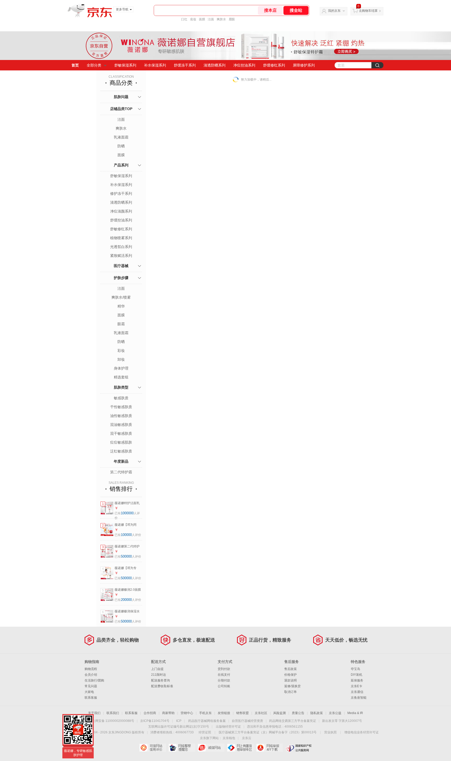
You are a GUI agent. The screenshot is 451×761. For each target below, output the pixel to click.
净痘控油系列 (244, 65)
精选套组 (121, 377)
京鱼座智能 (358, 697)
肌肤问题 (121, 97)
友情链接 (224, 713)
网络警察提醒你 (181, 748)
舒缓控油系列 (121, 220)
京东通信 (357, 692)
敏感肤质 (121, 398)
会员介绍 (91, 675)
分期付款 (224, 680)
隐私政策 (316, 713)
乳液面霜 (121, 137)
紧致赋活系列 (121, 255)
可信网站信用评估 (152, 748)
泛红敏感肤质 (121, 451)
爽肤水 (221, 19)
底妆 (193, 19)
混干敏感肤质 (121, 433)
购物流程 (91, 669)
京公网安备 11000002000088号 (111, 721)
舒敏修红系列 (121, 229)
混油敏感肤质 (121, 424)
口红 (184, 19)
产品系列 (121, 165)
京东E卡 (356, 686)
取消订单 (290, 692)
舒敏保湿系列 (125, 65)
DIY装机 (356, 675)
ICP (178, 721)
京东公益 (335, 713)
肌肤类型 (121, 387)
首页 (75, 65)
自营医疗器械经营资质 (247, 721)
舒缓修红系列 (274, 65)
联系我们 (112, 713)
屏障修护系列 (304, 65)
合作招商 (150, 713)
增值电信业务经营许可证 (361, 732)
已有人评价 (128, 535)
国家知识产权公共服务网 (298, 748)
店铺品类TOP (121, 109)
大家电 (89, 692)
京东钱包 (229, 738)
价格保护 (290, 675)
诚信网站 (211, 748)
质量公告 (298, 713)
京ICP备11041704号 (154, 721)
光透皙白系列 (121, 247)
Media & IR (355, 713)
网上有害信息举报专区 (240, 748)
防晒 (121, 146)
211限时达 (158, 675)
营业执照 (330, 732)
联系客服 (91, 697)
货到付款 (224, 669)
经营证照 (205, 732)
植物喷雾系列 (121, 238)
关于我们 (94, 713)
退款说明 (290, 680)
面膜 (202, 19)
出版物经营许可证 (228, 726)
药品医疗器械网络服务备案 (207, 721)
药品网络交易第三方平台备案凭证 (292, 721)
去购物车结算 (368, 11)
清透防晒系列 (214, 65)
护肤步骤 (121, 278)
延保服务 (357, 680)
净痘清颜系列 (121, 211)
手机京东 (205, 713)
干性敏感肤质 (121, 407)
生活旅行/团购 (94, 680)
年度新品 (121, 461)
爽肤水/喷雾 (121, 297)
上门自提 (157, 669)
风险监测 (279, 713)
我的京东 (334, 11)
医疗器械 (121, 266)
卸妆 (121, 359)
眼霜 (121, 324)
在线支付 (224, 675)
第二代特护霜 (121, 472)
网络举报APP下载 (269, 748)
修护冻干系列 (121, 193)
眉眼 (232, 19)
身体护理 (121, 368)
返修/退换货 (292, 686)
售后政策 (290, 669)
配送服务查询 (160, 680)
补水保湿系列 (155, 65)
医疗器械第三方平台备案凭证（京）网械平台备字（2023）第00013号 (268, 732)
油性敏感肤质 (121, 416)
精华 (121, 306)
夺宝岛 (355, 669)
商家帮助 (168, 713)
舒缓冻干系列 (185, 65)
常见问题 (91, 686)
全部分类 (94, 65)
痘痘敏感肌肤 (121, 442)
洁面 (211, 19)
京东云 (246, 738)
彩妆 (121, 350)
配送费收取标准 (162, 686)
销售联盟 (242, 713)
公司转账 (224, 686)
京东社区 (261, 713)
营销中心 (187, 713)
